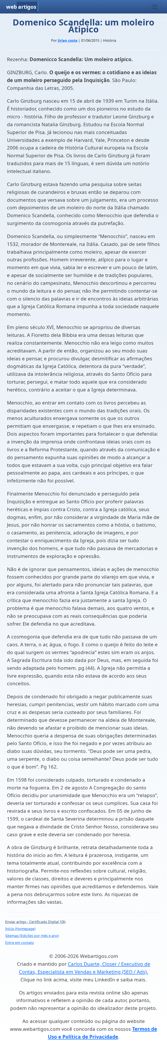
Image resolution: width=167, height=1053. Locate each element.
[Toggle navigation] (155, 6)
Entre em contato (19, 942)
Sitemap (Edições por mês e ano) (32, 935)
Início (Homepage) (20, 928)
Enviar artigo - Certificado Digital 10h (35, 921)
